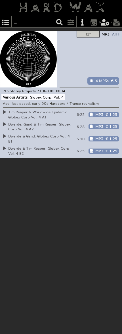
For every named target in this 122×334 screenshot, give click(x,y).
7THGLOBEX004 (51, 91)
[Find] (59, 22)
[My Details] (105, 22)
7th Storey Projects (19, 91)
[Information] (82, 22)
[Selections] (5, 22)
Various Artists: (16, 97)
